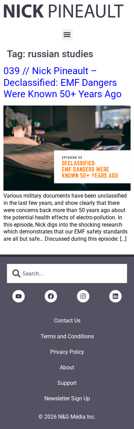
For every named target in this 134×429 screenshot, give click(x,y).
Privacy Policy (67, 352)
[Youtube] (18, 296)
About (67, 367)
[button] (67, 34)
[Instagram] (83, 296)
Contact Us (67, 320)
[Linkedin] (115, 296)
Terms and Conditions (67, 336)
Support (67, 383)
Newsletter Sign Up (67, 398)
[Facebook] (51, 296)
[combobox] (67, 273)
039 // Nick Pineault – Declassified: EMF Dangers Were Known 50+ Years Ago (62, 82)
